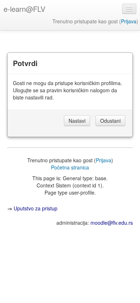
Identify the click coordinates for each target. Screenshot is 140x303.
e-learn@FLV (24, 9)
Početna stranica (70, 167)
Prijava (128, 21)
